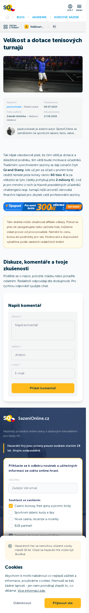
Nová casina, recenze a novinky (36, 519)
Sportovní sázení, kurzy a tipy (34, 512)
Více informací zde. (32, 590)
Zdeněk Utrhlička (16, 116)
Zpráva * (17, 316)
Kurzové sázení (66, 17)
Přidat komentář (43, 388)
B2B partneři (23, 525)
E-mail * (16, 365)
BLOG (21, 17)
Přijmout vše (63, 603)
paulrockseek (14, 106)
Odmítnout (22, 603)
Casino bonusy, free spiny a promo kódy (42, 506)
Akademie (39, 17)
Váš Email (14, 480)
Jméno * (16, 346)
